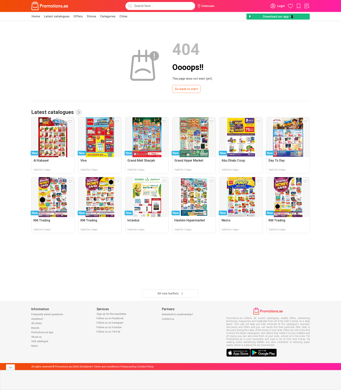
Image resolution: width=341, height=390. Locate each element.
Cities (123, 16)
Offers (78, 16)
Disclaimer (86, 366)
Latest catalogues (56, 16)
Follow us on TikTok (108, 331)
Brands (35, 327)
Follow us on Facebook (110, 318)
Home (36, 16)
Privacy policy (128, 366)
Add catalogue (39, 341)
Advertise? (37, 318)
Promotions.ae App (42, 332)
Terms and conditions (106, 366)
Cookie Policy (145, 366)
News (34, 345)
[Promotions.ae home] (50, 6)
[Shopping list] (307, 6)
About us (36, 336)
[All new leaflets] (78, 112)
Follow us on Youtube (109, 327)
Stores (91, 16)
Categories (107, 16)
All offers (36, 323)
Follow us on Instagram (110, 322)
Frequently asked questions (47, 314)
